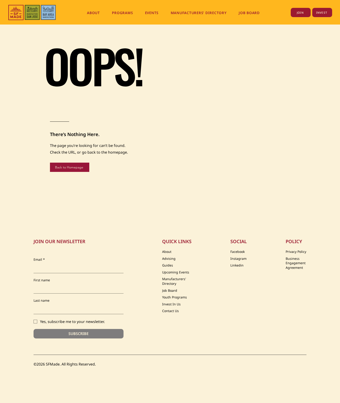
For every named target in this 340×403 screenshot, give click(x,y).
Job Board (169, 290)
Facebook (237, 251)
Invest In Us (171, 304)
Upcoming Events (175, 272)
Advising (169, 258)
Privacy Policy (296, 251)
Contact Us (170, 311)
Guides (167, 265)
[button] (93, 13)
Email (39, 259)
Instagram (238, 258)
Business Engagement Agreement (296, 263)
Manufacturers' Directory (174, 281)
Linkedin (237, 265)
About (166, 251)
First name (42, 280)
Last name (41, 300)
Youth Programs (174, 297)
